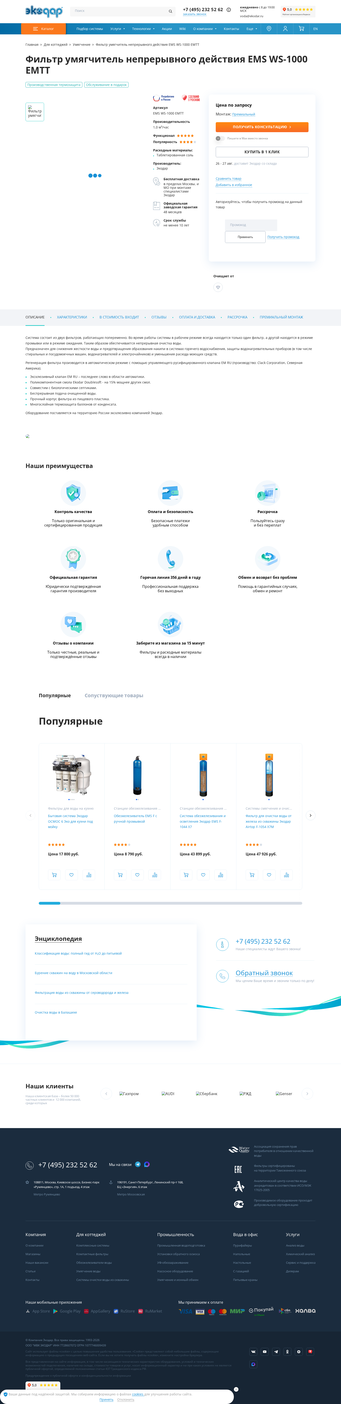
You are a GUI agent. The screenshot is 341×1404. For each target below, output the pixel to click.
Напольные (241, 1254)
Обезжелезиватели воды (94, 1262)
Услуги (115, 29)
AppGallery (100, 1311)
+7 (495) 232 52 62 (203, 9)
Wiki (182, 29)
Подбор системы (90, 29)
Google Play (70, 1311)
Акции (167, 29)
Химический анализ (300, 1254)
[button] (310, 815)
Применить (245, 237)
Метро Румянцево (47, 1194)
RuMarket (153, 1311)
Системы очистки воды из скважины (102, 1280)
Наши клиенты (50, 1086)
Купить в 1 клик (262, 152)
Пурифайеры (242, 1245)
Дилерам (292, 1271)
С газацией (241, 1271)
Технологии (141, 29)
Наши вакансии (37, 1262)
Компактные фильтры (92, 1254)
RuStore (128, 1311)
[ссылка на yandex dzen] (299, 1352)
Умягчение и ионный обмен (177, 1280)
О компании (203, 29)
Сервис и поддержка (300, 1262)
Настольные (242, 1262)
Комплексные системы (92, 1245)
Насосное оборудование (175, 1271)
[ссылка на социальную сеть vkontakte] (253, 1352)
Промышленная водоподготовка (181, 1245)
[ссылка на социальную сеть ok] (287, 1352)
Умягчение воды (88, 1271)
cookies (138, 1394)
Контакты (231, 29)
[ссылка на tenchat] (310, 1352)
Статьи (30, 1271)
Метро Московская (131, 1194)
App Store (41, 1311)
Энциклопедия (58, 938)
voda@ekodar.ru (251, 16)
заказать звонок (194, 14)
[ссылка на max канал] (147, 1164)
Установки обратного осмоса (178, 1254)
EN (315, 29)
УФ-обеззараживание (172, 1262)
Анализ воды (295, 1245)
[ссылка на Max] (253, 1364)
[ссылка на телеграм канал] (138, 1165)
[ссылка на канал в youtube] (265, 1352)
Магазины (33, 1254)
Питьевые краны (245, 1280)
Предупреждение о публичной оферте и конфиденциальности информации (78, 1375)
